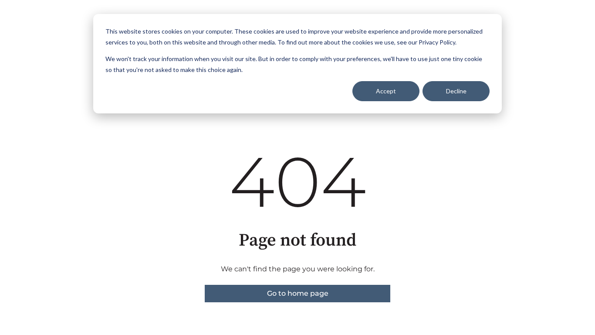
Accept (386, 91)
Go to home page (297, 293)
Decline (456, 91)
